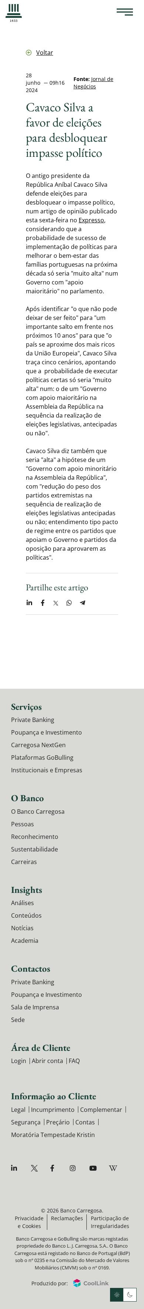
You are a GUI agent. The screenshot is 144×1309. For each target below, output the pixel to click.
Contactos (30, 968)
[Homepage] (14, 13)
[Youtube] (94, 1168)
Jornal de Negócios (93, 82)
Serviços (26, 706)
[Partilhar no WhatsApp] (69, 603)
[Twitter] (35, 1168)
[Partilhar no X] (55, 603)
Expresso (91, 220)
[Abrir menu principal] (125, 13)
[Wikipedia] (113, 1168)
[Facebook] (54, 1168)
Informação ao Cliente (53, 1096)
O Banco (27, 798)
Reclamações (67, 1218)
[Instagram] (74, 1168)
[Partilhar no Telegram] (82, 603)
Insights (26, 889)
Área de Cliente (40, 1047)
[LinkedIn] (15, 1168)
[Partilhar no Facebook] (42, 603)
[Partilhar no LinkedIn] (29, 603)
